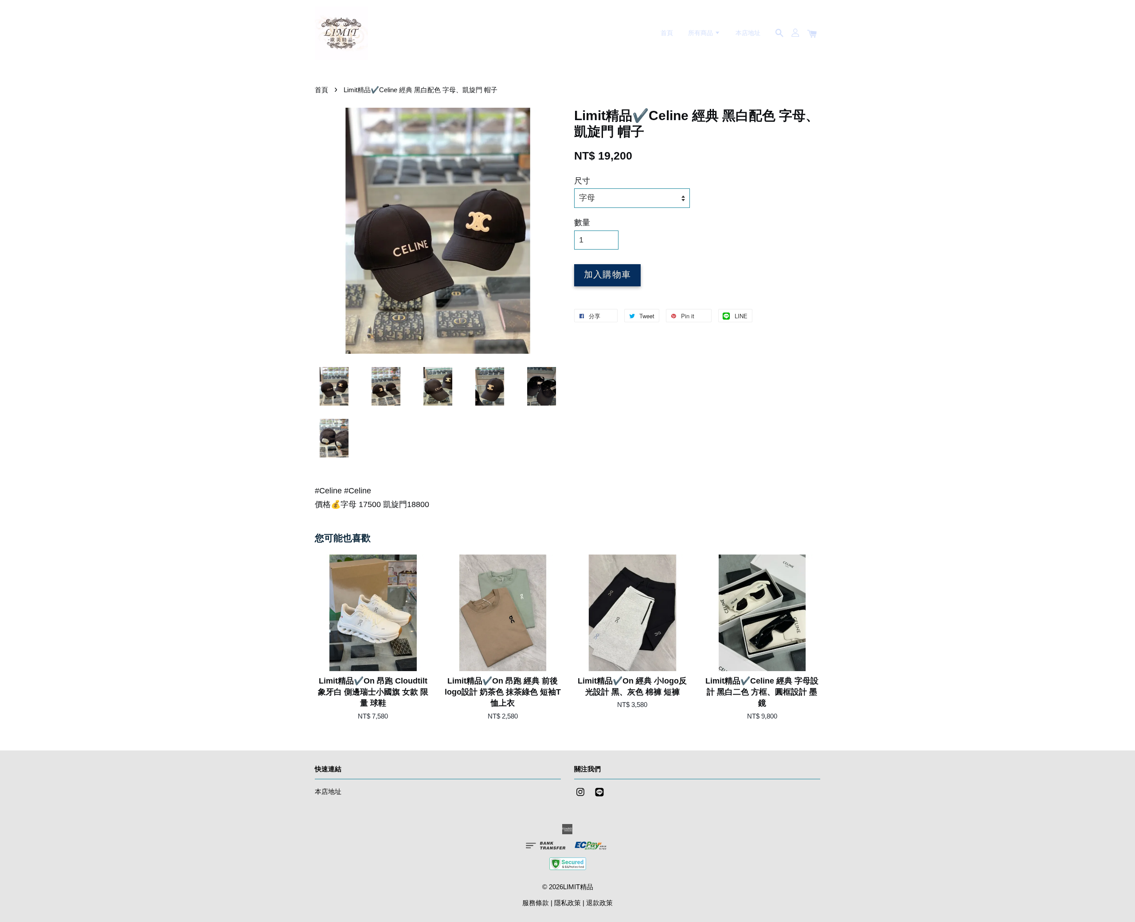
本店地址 (748, 32)
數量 (582, 222)
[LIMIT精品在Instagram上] (580, 796)
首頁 (667, 32)
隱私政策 (567, 902)
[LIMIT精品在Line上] (599, 796)
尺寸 (582, 180)
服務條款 (535, 902)
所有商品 (701, 32)
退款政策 (599, 902)
